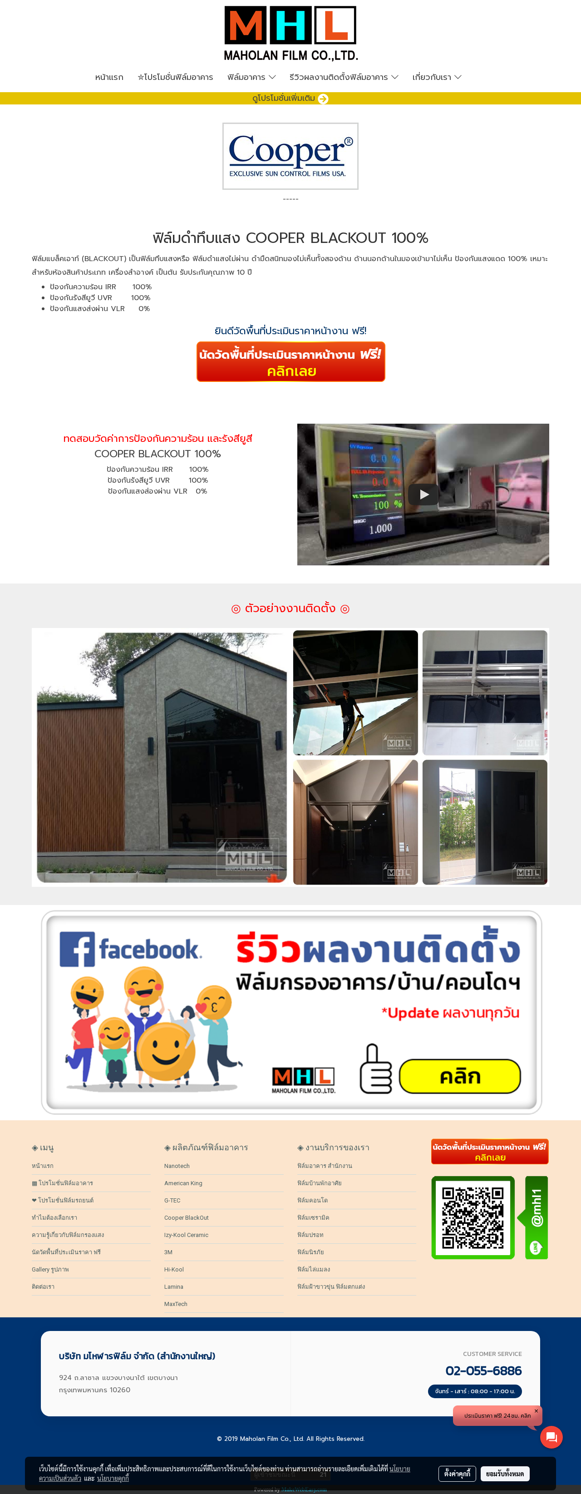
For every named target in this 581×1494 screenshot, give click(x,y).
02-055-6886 (484, 1370)
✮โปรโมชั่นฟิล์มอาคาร (175, 77)
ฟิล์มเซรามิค (313, 1217)
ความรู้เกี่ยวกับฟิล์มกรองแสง (68, 1235)
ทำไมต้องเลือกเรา (54, 1217)
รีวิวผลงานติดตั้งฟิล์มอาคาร (340, 77)
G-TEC (172, 1200)
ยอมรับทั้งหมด (505, 1473)
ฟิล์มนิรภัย (310, 1252)
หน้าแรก (43, 1166)
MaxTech (175, 1304)
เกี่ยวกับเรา (433, 77)
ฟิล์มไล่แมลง (313, 1269)
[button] (483, 77)
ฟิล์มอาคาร (248, 77)
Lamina (173, 1286)
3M (168, 1252)
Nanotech (177, 1166)
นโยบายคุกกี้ (113, 1478)
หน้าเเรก (109, 77)
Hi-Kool (174, 1269)
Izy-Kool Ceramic (186, 1235)
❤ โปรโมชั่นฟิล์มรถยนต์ (63, 1200)
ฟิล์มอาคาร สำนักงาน (324, 1166)
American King (183, 1183)
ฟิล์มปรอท (310, 1235)
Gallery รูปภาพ (50, 1269)
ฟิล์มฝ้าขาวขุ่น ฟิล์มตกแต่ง (331, 1286)
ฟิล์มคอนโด (312, 1200)
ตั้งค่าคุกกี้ (457, 1473)
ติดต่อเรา (43, 1286)
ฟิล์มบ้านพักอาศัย (319, 1183)
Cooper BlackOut (186, 1217)
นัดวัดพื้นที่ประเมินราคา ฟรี (66, 1252)
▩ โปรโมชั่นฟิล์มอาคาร (62, 1183)
